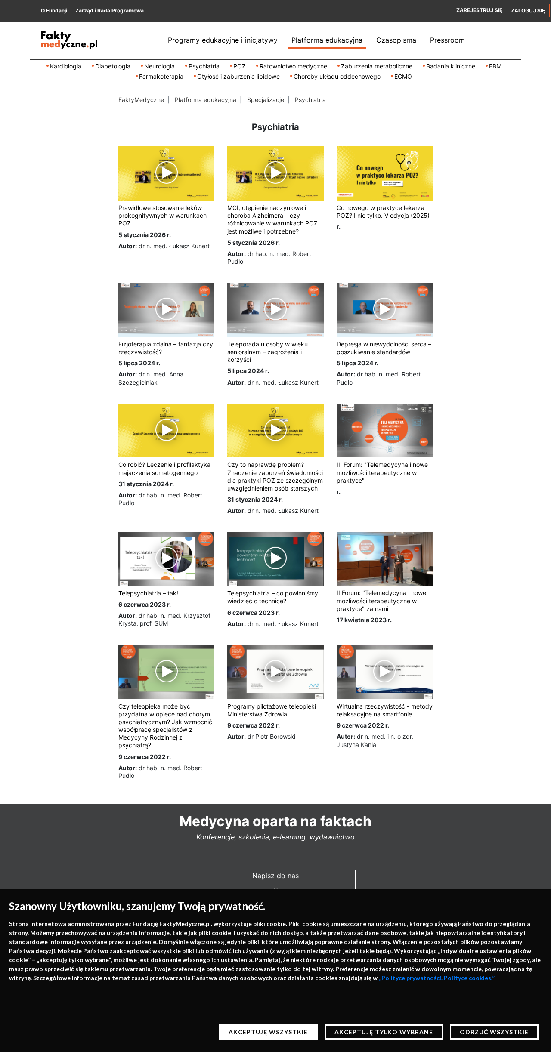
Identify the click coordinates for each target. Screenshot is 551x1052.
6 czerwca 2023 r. (144, 604)
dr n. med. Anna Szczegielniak (150, 378)
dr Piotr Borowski (271, 736)
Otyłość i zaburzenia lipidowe (238, 76)
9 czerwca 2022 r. (144, 756)
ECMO (403, 76)
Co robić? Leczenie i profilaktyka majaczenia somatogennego (164, 468)
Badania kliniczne (450, 66)
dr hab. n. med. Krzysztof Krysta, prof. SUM (164, 619)
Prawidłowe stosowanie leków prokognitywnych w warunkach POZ (162, 215)
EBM (495, 66)
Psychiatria (204, 66)
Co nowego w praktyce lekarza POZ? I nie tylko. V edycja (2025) (383, 211)
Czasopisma (396, 40)
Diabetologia (112, 66)
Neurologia (159, 66)
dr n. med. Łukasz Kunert (174, 246)
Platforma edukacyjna (326, 40)
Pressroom (447, 40)
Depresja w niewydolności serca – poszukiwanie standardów (384, 347)
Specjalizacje (265, 99)
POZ (239, 66)
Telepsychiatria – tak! (148, 593)
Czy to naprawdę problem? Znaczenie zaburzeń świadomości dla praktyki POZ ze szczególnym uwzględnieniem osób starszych (275, 476)
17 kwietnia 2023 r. (364, 619)
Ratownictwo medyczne (293, 66)
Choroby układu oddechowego (337, 76)
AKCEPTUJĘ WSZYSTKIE (268, 1032)
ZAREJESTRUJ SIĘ (479, 10)
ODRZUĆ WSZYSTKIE (494, 1032)
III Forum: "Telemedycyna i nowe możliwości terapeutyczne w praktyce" (382, 472)
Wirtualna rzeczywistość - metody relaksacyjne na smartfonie (385, 710)
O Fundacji (54, 10)
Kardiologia (65, 66)
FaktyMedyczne (141, 99)
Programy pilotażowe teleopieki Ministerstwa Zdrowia (271, 710)
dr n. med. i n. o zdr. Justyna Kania (375, 740)
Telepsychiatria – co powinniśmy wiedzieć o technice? (272, 597)
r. (339, 226)
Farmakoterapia (161, 76)
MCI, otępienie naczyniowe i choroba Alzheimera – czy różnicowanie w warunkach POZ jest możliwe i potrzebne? (272, 219)
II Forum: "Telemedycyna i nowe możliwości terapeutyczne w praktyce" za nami (381, 600)
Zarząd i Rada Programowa (109, 10)
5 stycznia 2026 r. (144, 234)
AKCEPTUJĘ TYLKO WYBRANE (383, 1032)
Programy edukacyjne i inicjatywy (223, 40)
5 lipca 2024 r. (139, 363)
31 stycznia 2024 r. (146, 483)
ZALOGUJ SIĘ (528, 10)
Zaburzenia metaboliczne (376, 66)
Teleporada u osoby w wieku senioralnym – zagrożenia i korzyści (267, 351)
